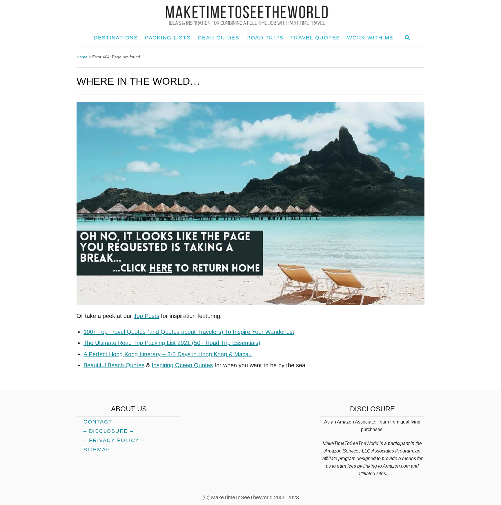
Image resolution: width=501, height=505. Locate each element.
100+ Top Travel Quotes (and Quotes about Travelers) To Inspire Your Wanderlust (189, 332)
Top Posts (146, 316)
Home (82, 57)
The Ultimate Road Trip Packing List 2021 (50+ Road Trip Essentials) (172, 343)
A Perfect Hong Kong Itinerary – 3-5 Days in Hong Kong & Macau (168, 354)
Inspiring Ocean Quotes (182, 365)
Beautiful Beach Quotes (114, 365)
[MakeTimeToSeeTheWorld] (250, 15)
